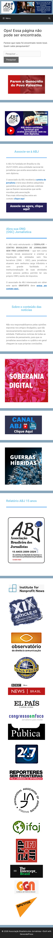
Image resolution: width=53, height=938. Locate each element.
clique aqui (19, 198)
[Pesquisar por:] (22, 54)
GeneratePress (26, 934)
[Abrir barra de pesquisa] (49, 18)
